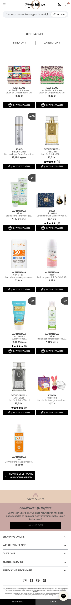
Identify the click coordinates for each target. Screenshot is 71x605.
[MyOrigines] (35, 4)
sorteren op (51, 42)
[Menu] (5, 4)
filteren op (18, 42)
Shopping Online (13, 537)
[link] (59, 5)
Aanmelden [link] (35, 525)
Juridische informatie (17, 570)
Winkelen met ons (14, 545)
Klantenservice (13, 562)
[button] (63, 596)
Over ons (9, 553)
